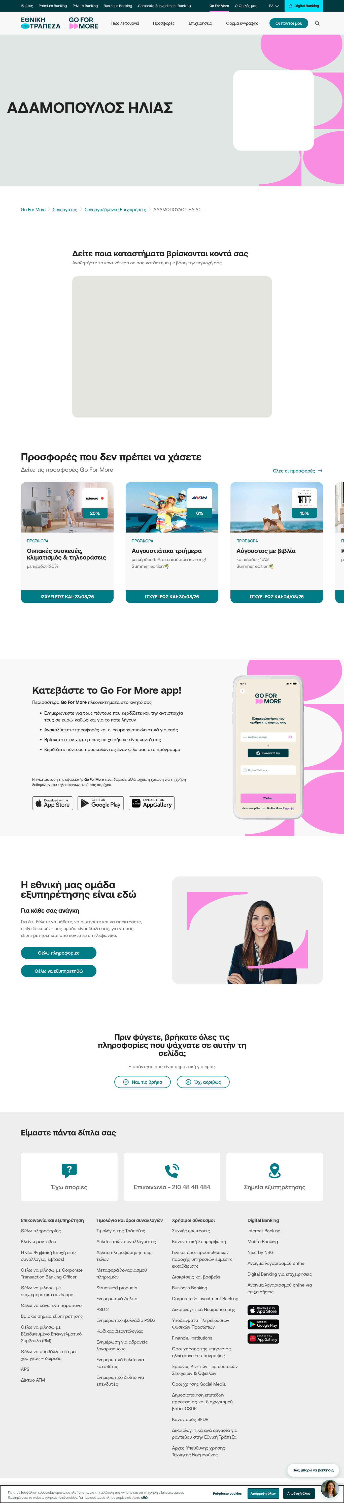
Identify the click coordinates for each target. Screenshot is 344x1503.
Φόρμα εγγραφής (242, 23)
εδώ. (144, 1497)
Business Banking (118, 6)
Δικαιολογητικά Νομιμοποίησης (203, 1309)
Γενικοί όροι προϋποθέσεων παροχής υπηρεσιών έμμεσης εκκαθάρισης (202, 1259)
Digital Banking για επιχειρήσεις (280, 1273)
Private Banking (85, 6)
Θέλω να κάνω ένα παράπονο (51, 1305)
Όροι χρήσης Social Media (199, 1383)
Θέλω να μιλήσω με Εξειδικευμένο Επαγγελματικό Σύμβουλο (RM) (51, 1333)
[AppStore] (266, 1310)
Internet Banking (264, 1230)
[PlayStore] (266, 1324)
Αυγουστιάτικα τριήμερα (167, 550)
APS (25, 1369)
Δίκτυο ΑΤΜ (33, 1379)
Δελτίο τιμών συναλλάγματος (126, 1241)
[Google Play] (103, 799)
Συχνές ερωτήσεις (191, 1230)
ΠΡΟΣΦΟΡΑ (38, 541)
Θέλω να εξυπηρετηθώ (59, 970)
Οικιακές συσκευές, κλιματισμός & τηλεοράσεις (66, 554)
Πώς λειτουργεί (125, 23)
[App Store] (55, 799)
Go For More (219, 6)
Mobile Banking (263, 1241)
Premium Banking (53, 6)
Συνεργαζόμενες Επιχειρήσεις (115, 209)
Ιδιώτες (27, 6)
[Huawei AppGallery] (154, 799)
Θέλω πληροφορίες (41, 1230)
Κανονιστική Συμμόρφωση (199, 1241)
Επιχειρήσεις (200, 23)
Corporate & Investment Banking (164, 6)
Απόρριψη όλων (263, 1493)
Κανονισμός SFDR (190, 1419)
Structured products (116, 1287)
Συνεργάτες (65, 209)
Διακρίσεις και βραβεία (196, 1276)
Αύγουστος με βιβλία (266, 550)
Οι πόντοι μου (289, 23)
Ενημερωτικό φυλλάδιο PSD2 (125, 1320)
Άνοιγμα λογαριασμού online (276, 1263)
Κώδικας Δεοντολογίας (119, 1330)
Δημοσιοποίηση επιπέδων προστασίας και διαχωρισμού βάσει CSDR (202, 1401)
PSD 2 (102, 1309)
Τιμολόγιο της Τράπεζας (120, 1230)
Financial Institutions (192, 1337)
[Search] (317, 23)
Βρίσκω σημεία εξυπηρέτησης (52, 1316)
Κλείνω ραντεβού (38, 1241)
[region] (172, 1494)
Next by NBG (260, 1252)
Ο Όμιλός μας (246, 6)
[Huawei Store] (266, 1338)
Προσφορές (164, 23)
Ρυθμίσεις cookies (227, 1493)
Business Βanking (189, 1287)
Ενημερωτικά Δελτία (116, 1298)
